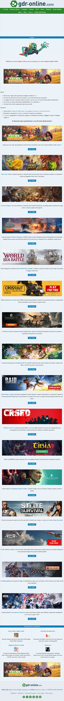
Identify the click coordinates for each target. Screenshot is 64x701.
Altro (25, 12)
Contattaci (6, 115)
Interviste (30, 626)
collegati (19, 113)
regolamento (33, 100)
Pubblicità (13, 693)
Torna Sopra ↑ (49, 693)
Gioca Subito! (32, 149)
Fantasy (31, 9)
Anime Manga (57, 9)
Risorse (38, 626)
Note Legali (40, 693)
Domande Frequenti (30, 693)
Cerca (30, 12)
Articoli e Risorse (14, 9)
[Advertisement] (32, 24)
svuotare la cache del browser (41, 111)
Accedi (5, 9)
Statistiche (21, 693)
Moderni (48, 9)
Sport (20, 12)
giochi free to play (39, 689)
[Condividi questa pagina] (40, 697)
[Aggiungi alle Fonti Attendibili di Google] (37, 697)
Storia (42, 9)
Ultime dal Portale (40, 12)
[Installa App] (34, 697)
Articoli (26, 626)
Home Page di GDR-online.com (18, 111)
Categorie (24, 9)
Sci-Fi (37, 9)
